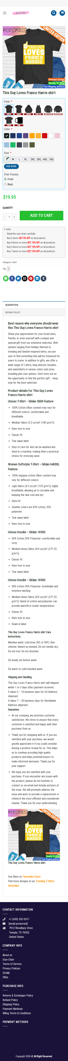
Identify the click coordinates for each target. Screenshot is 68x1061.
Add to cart (41, 215)
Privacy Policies (11, 968)
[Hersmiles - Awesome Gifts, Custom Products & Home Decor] (28, 13)
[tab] (34, 304)
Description (11, 305)
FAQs (5, 977)
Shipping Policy (11, 1004)
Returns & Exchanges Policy (18, 995)
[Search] (53, 13)
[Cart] (62, 13)
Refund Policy (12, 312)
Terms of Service (12, 964)
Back (10, 184)
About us (7, 955)
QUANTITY (8, 207)
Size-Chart (8, 959)
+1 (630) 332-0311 (19, 919)
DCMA (6, 973)
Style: (8, 101)
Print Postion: (11, 174)
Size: (7, 153)
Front (10, 179)
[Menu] (5, 13)
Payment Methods (13, 1009)
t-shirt (14, 262)
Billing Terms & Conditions (17, 1013)
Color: (8, 129)
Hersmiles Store (32, 876)
